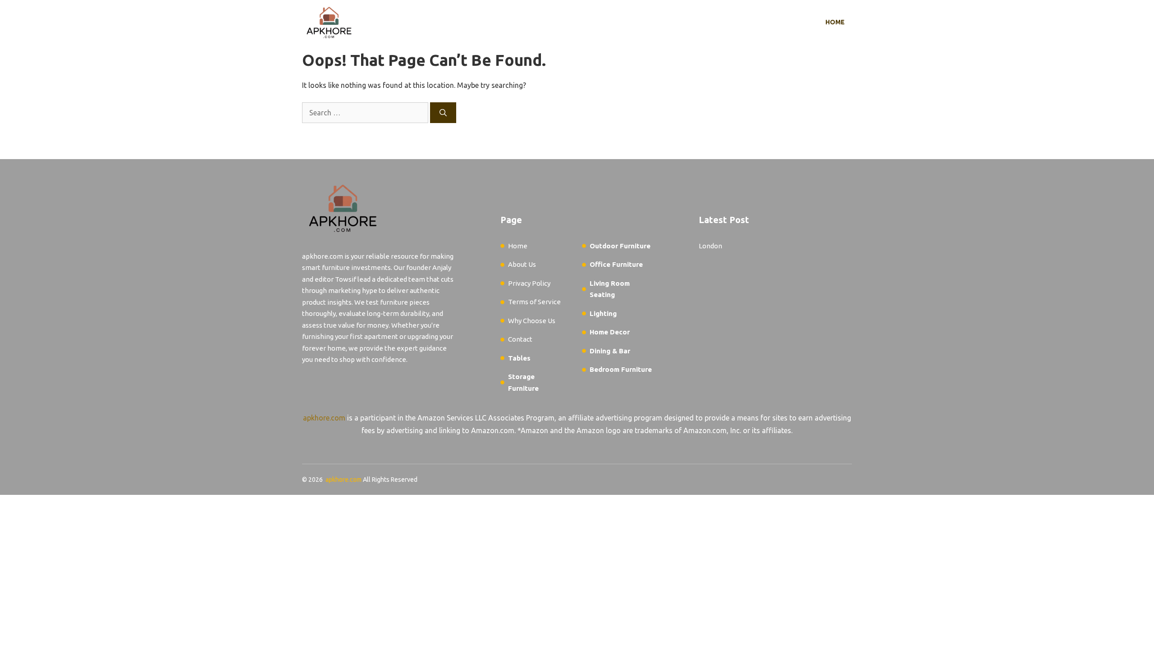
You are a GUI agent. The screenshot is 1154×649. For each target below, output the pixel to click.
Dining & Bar (610, 351)
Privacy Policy (529, 283)
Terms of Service (534, 302)
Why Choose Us (531, 320)
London (710, 246)
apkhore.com (324, 418)
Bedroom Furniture (621, 369)
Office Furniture (616, 264)
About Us (522, 264)
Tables (519, 358)
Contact (520, 339)
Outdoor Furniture (620, 246)
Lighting (603, 313)
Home (835, 22)
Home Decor (610, 332)
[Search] (443, 112)
